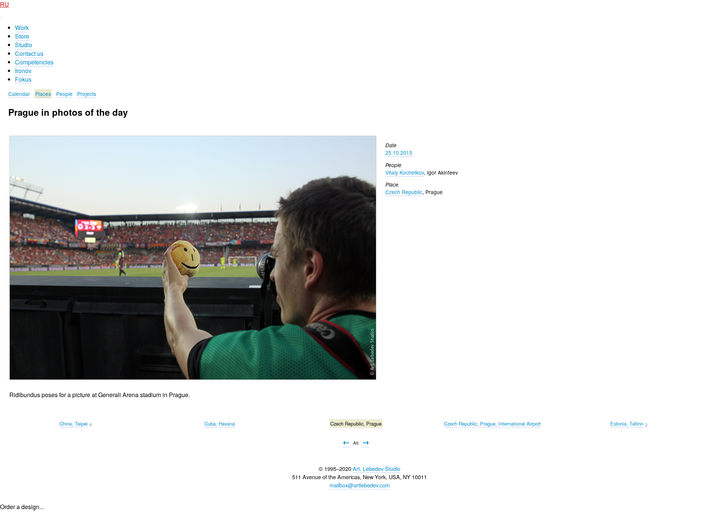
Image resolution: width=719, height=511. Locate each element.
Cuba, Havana (219, 423)
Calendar (19, 93)
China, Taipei (74, 423)
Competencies (34, 62)
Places (43, 93)
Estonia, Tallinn (626, 423)
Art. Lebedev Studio (376, 468)
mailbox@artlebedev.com (360, 485)
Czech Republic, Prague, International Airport (492, 423)
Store (22, 36)
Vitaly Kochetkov (404, 172)
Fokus (23, 79)
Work (22, 27)
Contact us (29, 53)
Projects (86, 93)
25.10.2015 (398, 152)
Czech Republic (403, 192)
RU (4, 4)
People (64, 93)
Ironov (23, 70)
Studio (23, 44)
